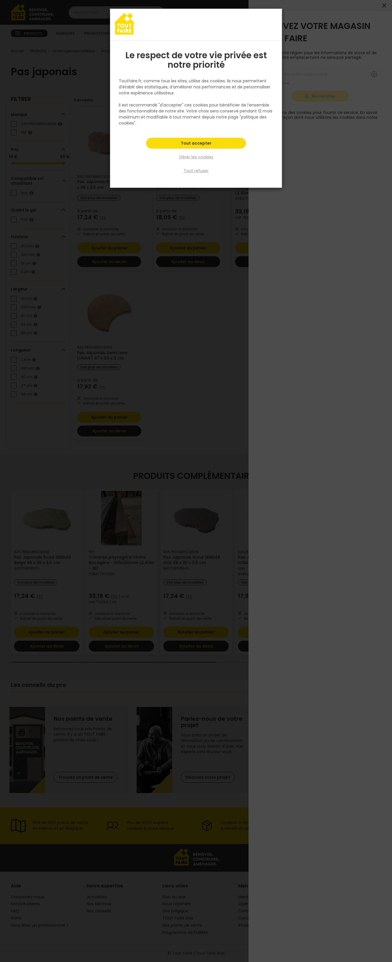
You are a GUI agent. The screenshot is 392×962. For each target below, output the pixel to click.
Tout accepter (196, 143)
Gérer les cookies (196, 157)
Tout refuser (196, 171)
